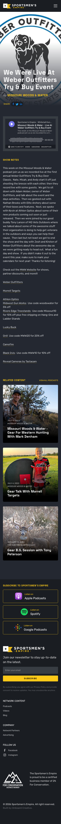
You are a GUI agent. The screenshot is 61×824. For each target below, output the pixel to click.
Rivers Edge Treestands (16, 310)
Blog (5, 715)
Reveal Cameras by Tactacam (20, 361)
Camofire (8, 344)
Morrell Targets (11, 290)
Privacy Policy (40, 687)
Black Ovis (9, 352)
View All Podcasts (48, 380)
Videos (6, 711)
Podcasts (7, 706)
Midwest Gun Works (14, 303)
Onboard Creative (22, 808)
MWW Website (28, 269)
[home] (24, 5)
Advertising (8, 735)
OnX (5, 335)
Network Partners (11, 730)
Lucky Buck (9, 327)
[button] (55, 5)
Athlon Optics (11, 299)
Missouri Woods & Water (27, 95)
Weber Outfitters (13, 282)
